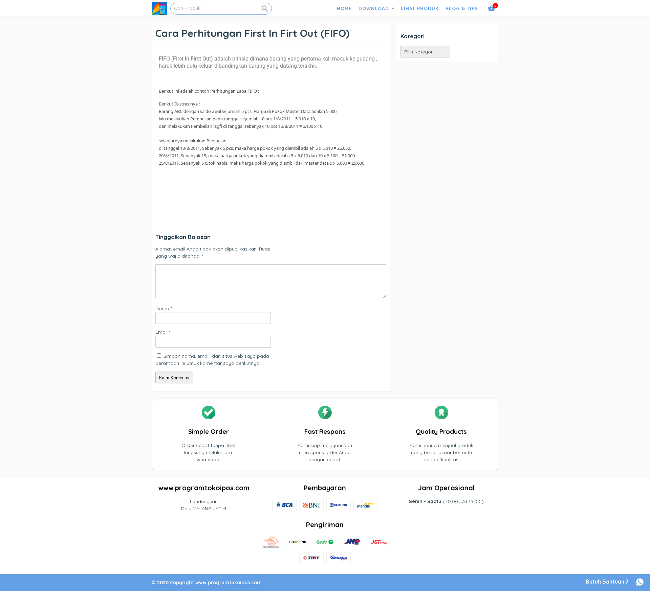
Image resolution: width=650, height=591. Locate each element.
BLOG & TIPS (462, 8)
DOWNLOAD (374, 8)
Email (162, 332)
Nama (163, 308)
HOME (344, 8)
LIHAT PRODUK (420, 8)
